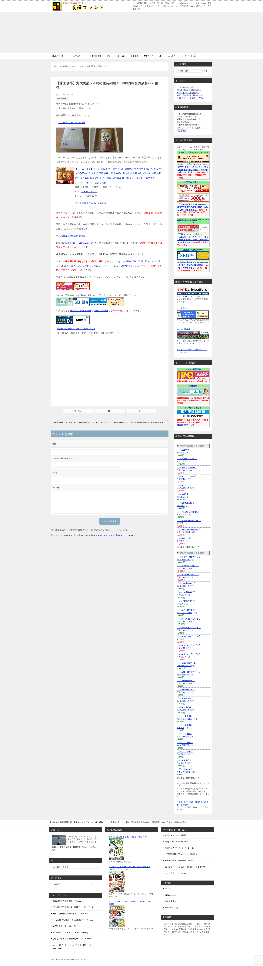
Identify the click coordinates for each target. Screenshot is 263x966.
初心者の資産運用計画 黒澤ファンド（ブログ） (74, 907)
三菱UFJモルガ (183, 479)
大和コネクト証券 (184, 613)
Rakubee (101, 203)
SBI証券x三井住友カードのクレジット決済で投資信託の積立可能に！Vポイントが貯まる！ (193, 265)
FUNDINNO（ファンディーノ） (190, 296)
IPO (108, 56)
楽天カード (197, 182)
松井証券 (131, 261)
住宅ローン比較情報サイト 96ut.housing (70, 932)
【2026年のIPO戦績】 (186, 87)
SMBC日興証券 (183, 488)
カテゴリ (77, 56)
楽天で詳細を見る (84, 203)
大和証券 (180, 639)
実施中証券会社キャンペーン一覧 (179, 848)
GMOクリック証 (184, 666)
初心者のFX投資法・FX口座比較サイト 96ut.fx (73, 920)
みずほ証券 (181, 461)
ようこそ (172, 56)
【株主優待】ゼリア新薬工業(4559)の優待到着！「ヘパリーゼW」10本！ (81, 422)
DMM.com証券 (101, 310)
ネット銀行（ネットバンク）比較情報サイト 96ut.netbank (72, 947)
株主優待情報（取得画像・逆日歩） (180, 860)
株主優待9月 (62, 98)
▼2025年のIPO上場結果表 (188, 93)
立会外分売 (148, 56)
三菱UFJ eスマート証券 (187, 220)
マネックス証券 (110, 266)
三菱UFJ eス (182, 470)
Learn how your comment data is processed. (113, 535)
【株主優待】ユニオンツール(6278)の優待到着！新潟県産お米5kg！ (139, 422)
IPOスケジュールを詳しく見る (190, 98)
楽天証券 (75, 266)
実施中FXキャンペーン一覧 (176, 842)
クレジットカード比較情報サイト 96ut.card (72, 939)
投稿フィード (170, 895)
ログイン (169, 888)
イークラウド (182, 308)
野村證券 (181, 497)
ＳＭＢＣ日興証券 (91, 266)
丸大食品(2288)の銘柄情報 (71, 122)
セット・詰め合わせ (96, 183)
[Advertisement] (131, 33)
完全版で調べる (183, 131)
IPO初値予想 (95, 56)
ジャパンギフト (89, 191)
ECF (161, 56)
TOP (71, 822)
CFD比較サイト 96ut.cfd (64, 926)
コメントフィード (172, 901)
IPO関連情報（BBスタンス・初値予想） (182, 854)
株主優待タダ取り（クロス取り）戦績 (76, 328)
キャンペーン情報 (189, 56)
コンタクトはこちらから (175, 873)
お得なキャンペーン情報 (175, 835)
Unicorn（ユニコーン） (186, 329)
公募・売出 (120, 56)
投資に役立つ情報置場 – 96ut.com (68, 901)
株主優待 (134, 56)
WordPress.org (171, 907)
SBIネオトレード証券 (80, 310)
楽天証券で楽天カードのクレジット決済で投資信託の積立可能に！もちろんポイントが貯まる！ (192, 207)
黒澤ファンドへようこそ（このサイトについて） (186, 867)
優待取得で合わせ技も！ (187, 425)
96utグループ (58, 56)
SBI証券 (65, 266)
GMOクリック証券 (130, 266)
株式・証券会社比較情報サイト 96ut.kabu (71, 913)
